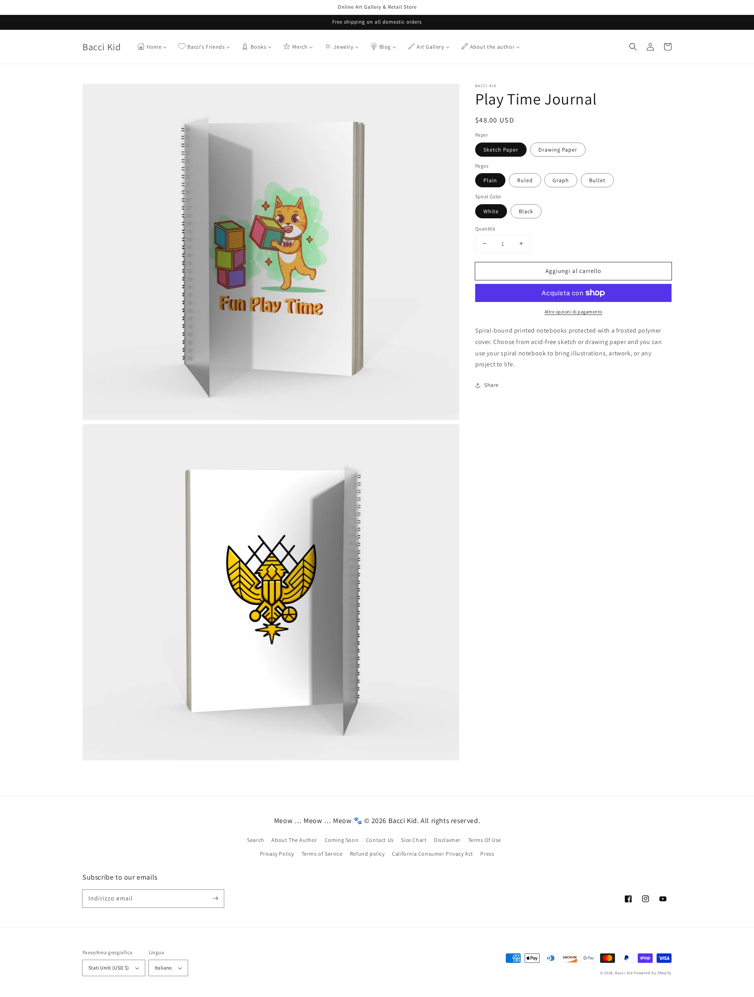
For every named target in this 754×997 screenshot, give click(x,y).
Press (487, 853)
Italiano (163, 967)
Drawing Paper (557, 149)
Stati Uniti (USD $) (108, 967)
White (491, 210)
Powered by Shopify (653, 972)
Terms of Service (322, 853)
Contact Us (380, 839)
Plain (490, 180)
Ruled (525, 180)
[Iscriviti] (215, 898)
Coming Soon (342, 839)
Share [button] (491, 384)
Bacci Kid (624, 972)
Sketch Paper (500, 149)
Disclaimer (447, 839)
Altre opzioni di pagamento (573, 312)
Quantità (485, 228)
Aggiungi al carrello (573, 270)
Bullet (597, 180)
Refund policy (367, 853)
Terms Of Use (484, 839)
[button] (633, 46)
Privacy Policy (277, 853)
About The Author (294, 839)
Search (255, 839)
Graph (561, 180)
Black (526, 210)
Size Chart (413, 839)
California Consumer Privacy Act (432, 853)
